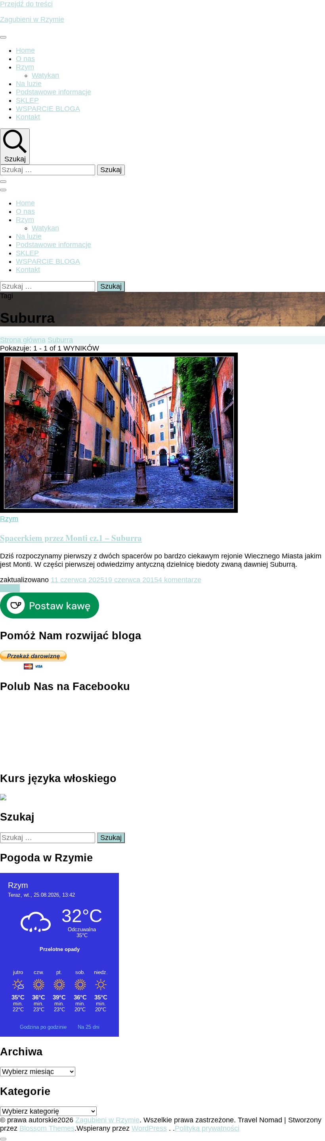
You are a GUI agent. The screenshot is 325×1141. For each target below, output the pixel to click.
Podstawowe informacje (53, 92)
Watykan (45, 75)
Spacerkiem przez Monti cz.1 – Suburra (71, 537)
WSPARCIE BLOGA (48, 109)
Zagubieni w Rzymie (32, 19)
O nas (25, 59)
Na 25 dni (88, 1027)
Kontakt (28, 117)
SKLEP (27, 100)
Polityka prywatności (207, 1128)
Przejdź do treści (26, 4)
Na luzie (29, 84)
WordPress (149, 1128)
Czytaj (10, 588)
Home (25, 50)
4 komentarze (179, 580)
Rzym (25, 67)
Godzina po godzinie (44, 1027)
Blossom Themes (47, 1128)
